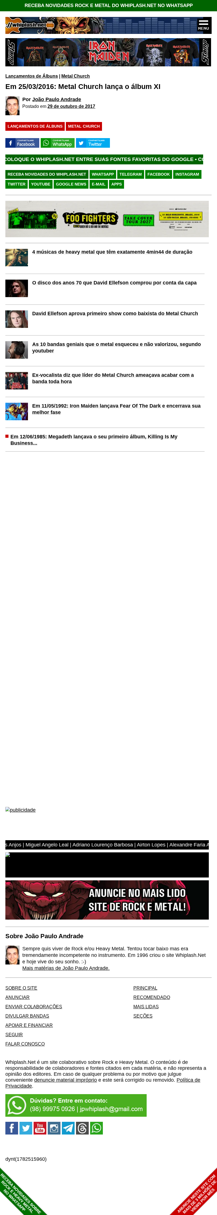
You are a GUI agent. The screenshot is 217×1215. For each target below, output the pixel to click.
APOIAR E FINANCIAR (29, 1025)
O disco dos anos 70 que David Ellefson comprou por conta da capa (114, 283)
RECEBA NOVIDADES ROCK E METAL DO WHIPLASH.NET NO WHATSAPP (109, 5)
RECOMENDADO (151, 997)
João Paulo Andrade (56, 99)
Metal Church (75, 76)
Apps (116, 184)
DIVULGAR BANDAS (27, 1015)
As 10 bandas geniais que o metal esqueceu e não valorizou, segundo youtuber (116, 347)
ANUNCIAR (17, 997)
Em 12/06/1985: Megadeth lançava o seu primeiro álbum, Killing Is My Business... (93, 440)
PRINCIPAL (145, 987)
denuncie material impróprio (65, 1080)
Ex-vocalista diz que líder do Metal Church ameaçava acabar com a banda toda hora (113, 378)
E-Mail (99, 184)
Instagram (187, 174)
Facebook (158, 174)
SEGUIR (14, 1034)
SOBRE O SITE (21, 987)
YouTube (40, 184)
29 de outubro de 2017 (71, 106)
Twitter (16, 184)
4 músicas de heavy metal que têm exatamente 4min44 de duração (112, 252)
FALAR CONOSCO (25, 1043)
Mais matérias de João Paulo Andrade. (66, 968)
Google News (71, 184)
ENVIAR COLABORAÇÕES (33, 1006)
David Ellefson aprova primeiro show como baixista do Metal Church (115, 313)
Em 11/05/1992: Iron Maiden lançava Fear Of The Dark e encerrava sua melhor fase (116, 409)
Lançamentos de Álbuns (31, 76)
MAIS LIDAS (146, 1006)
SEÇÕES (143, 1015)
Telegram (131, 174)
